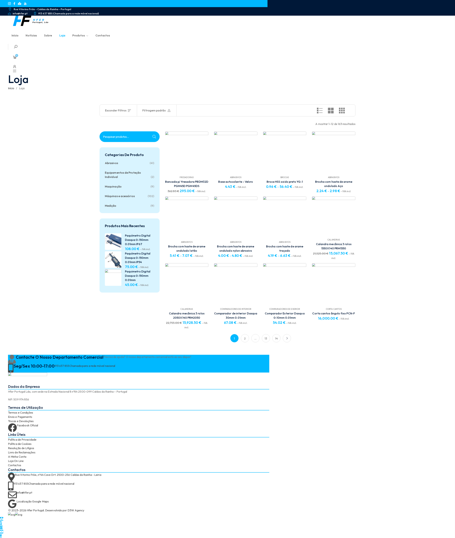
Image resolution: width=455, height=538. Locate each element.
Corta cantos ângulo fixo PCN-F (333, 313)
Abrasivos (111, 163)
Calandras (333, 239)
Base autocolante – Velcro (235, 181)
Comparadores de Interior (235, 309)
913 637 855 (62, 366)
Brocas (284, 177)
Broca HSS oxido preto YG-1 (285, 181)
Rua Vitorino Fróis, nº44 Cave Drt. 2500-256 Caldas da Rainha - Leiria (58, 475)
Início (11, 88)
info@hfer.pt (24, 492)
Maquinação (113, 186)
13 (265, 338)
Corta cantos (334, 309)
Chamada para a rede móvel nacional (92, 366)
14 (276, 338)
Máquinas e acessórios (120, 196)
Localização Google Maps (33, 501)
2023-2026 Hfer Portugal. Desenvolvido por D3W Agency (47, 510)
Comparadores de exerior (284, 309)
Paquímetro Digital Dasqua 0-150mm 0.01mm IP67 (137, 240)
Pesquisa (154, 136)
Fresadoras (187, 177)
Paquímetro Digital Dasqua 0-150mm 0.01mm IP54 (137, 258)
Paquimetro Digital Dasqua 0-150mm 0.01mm (137, 276)
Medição (110, 205)
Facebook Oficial (27, 425)
